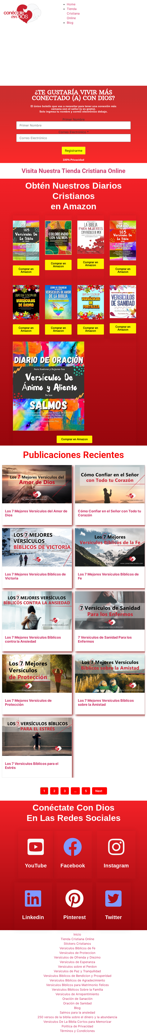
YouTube (36, 866)
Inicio (77, 934)
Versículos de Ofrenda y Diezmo (77, 957)
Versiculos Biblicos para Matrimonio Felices (77, 985)
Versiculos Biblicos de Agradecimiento (77, 980)
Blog (70, 22)
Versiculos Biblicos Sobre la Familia (77, 989)
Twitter (113, 917)
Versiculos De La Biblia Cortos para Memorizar (77, 1022)
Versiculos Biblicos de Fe (77, 948)
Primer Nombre (74, 119)
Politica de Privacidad (77, 1026)
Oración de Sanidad (77, 1003)
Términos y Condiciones (77, 1031)
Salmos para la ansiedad (77, 1012)
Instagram (116, 866)
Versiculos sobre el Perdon (77, 966)
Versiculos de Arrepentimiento (77, 994)
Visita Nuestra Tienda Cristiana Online (73, 170)
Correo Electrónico (74, 132)
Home (71, 4)
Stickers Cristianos (77, 943)
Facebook (72, 866)
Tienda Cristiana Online (73, 13)
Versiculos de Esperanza (77, 962)
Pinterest (74, 917)
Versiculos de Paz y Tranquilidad (77, 971)
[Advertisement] (73, 57)
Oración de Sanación (77, 999)
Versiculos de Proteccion (77, 953)
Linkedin (33, 917)
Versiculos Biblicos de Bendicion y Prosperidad (77, 976)
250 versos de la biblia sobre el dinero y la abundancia (77, 1017)
